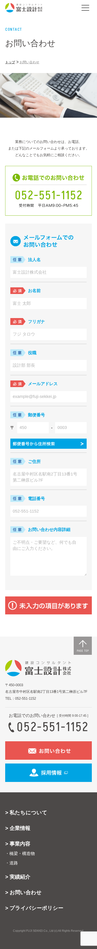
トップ (10, 62)
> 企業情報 (17, 828)
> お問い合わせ (23, 892)
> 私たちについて (26, 812)
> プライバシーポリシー (34, 908)
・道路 (11, 863)
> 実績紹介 (17, 877)
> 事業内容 (17, 844)
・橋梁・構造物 (20, 853)
